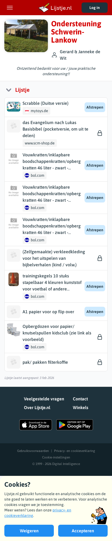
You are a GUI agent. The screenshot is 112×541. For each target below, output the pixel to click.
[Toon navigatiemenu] (9, 7)
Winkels (80, 407)
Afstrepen (94, 107)
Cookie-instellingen (56, 457)
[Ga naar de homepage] (56, 7)
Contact (80, 398)
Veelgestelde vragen (44, 398)
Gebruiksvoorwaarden (33, 451)
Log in (94, 7)
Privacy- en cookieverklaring (74, 451)
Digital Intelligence (66, 464)
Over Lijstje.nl (37, 407)
